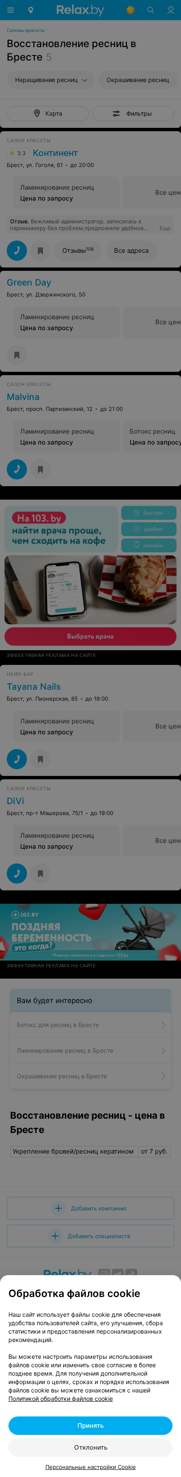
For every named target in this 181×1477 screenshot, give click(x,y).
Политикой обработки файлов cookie (60, 1398)
